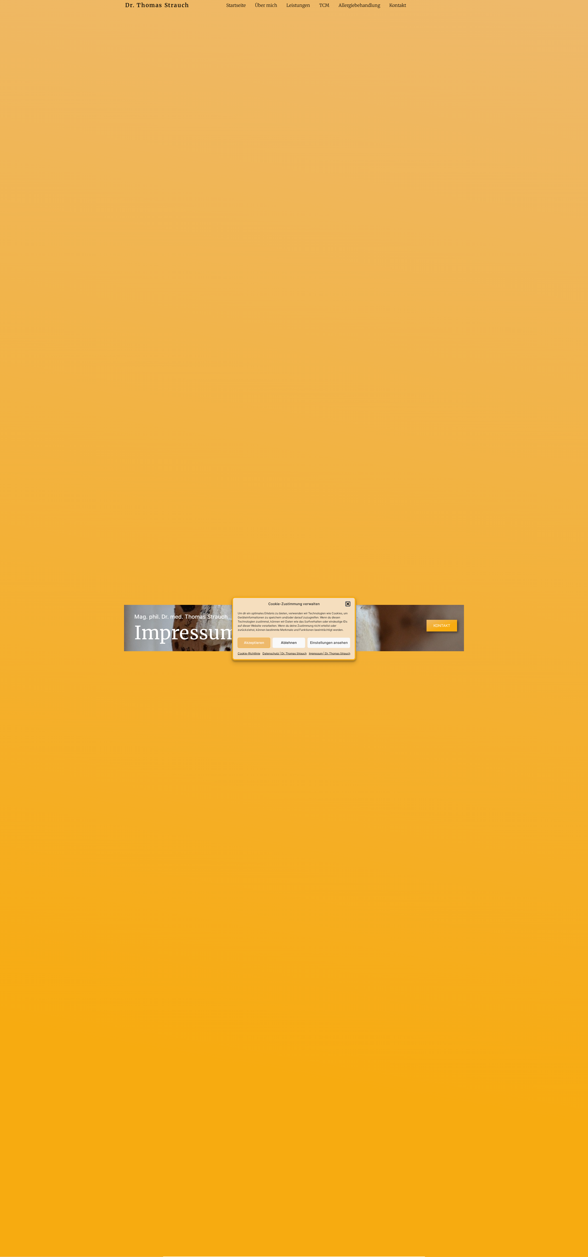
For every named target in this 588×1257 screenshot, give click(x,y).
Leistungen (298, 5)
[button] (348, 604)
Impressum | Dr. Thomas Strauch (329, 653)
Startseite (236, 5)
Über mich (266, 5)
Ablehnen (289, 642)
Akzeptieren (254, 642)
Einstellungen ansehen (329, 642)
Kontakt (397, 5)
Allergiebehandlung (359, 5)
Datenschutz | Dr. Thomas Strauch (285, 653)
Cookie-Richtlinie (249, 653)
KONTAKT (441, 625)
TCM (324, 5)
